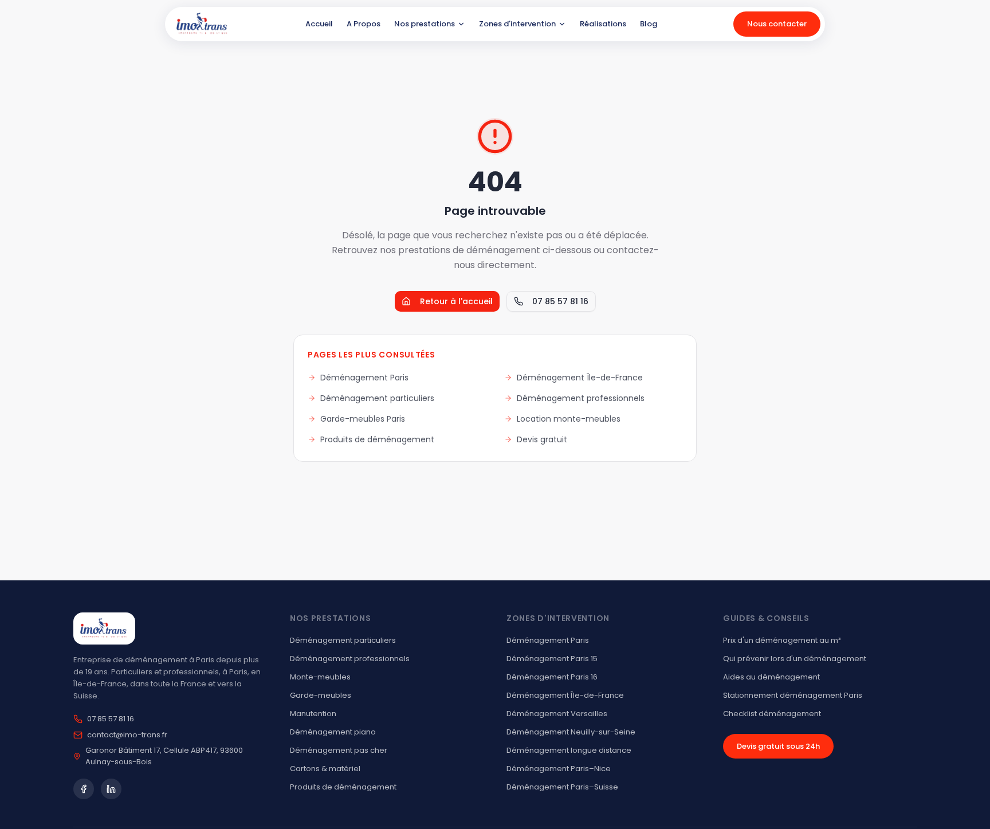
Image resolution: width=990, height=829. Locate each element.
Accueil (319, 23)
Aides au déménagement (771, 676)
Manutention (313, 713)
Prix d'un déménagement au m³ (781, 640)
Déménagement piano (333, 731)
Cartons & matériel (325, 768)
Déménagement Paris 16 (552, 676)
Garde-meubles (320, 695)
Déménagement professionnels (581, 398)
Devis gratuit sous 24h (778, 746)
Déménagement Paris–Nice (558, 768)
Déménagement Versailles (556, 713)
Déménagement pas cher (338, 750)
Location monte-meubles (568, 419)
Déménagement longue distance (568, 750)
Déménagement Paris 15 (552, 658)
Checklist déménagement (772, 713)
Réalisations (603, 23)
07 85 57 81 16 (560, 301)
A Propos (363, 23)
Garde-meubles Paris (362, 419)
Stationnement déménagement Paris (792, 695)
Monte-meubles (320, 676)
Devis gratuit (542, 439)
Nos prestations (424, 23)
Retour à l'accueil (456, 301)
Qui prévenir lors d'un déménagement (794, 658)
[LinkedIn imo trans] (111, 789)
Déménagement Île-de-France (580, 377)
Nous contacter (777, 23)
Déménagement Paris (364, 377)
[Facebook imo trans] (83, 789)
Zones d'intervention (517, 23)
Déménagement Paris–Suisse (562, 786)
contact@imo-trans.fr (127, 734)
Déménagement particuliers (377, 398)
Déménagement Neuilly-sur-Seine (570, 731)
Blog (648, 23)
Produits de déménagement (377, 439)
